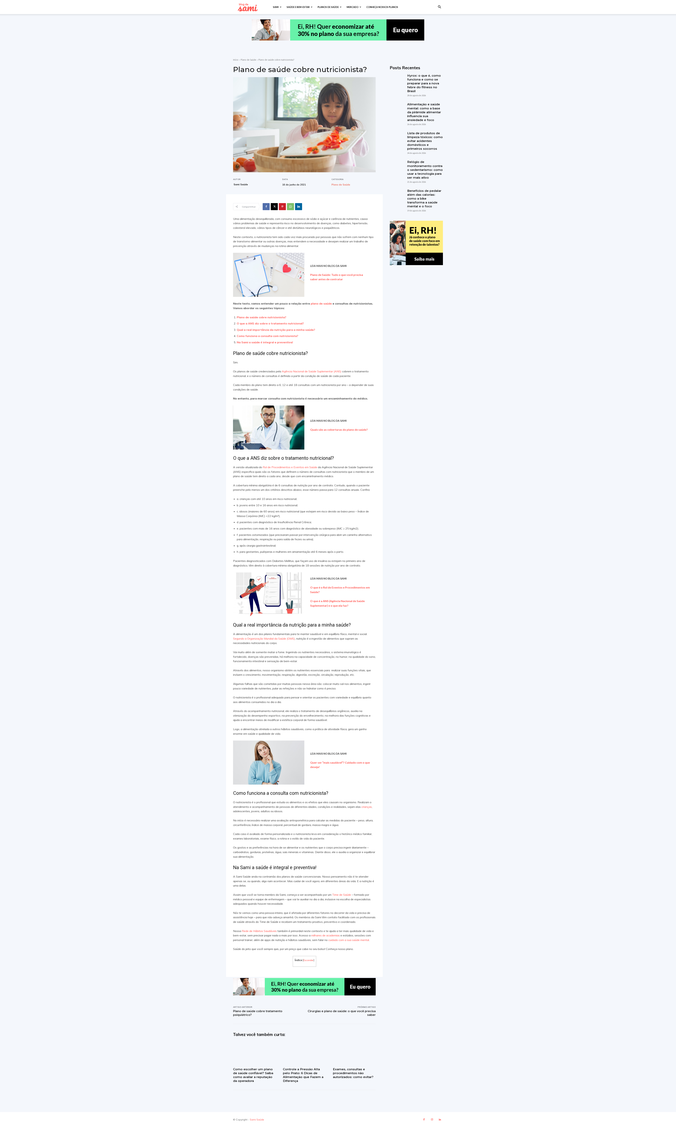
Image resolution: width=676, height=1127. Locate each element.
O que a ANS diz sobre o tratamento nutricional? (271, 323)
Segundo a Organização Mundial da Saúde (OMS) (264, 638)
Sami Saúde (241, 184)
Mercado (352, 7)
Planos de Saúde (328, 7)
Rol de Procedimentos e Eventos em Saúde (290, 467)
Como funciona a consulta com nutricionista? (268, 336)
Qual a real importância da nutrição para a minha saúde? (276, 330)
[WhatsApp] (290, 206)
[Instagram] (432, 1119)
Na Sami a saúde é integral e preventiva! (265, 342)
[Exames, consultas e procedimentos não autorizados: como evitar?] (354, 1053)
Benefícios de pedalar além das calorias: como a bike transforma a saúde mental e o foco (424, 198)
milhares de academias (325, 935)
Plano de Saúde (248, 59)
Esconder (308, 960)
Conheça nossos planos (382, 7)
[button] (439, 7)
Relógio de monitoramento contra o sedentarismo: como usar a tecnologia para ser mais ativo (425, 169)
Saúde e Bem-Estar (298, 7)
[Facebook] (266, 206)
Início (235, 59)
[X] (274, 206)
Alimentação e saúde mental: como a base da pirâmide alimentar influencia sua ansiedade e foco (424, 112)
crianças (366, 807)
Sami (276, 7)
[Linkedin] (298, 206)
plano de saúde (321, 303)
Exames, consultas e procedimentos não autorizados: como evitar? (353, 1073)
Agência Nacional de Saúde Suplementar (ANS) (311, 371)
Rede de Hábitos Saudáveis (259, 931)
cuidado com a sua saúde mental (348, 940)
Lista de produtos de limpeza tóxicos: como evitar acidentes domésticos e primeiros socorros (425, 140)
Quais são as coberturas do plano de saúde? (339, 429)
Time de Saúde (341, 894)
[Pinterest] (282, 206)
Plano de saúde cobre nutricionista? (261, 317)
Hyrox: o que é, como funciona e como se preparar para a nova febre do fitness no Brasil (424, 83)
